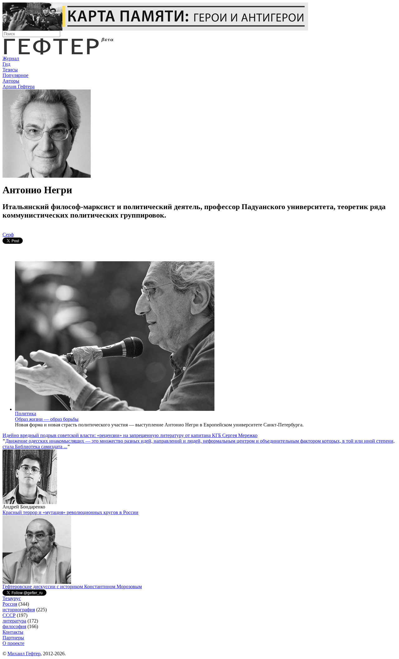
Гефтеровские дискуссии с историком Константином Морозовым (72, 586)
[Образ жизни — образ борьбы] (114, 409)
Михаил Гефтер (24, 653)
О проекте (13, 643)
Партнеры (13, 637)
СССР (9, 615)
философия (14, 626)
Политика (25, 413)
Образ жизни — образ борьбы (47, 419)
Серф (8, 234)
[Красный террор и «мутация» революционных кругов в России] (36, 582)
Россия (9, 604)
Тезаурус (11, 598)
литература (14, 620)
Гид (6, 64)
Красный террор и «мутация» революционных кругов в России (70, 512)
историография (18, 609)
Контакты (12, 632)
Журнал (10, 58)
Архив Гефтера (18, 86)
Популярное (15, 75)
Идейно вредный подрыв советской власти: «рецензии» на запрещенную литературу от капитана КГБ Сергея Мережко (129, 435)
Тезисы (10, 69)
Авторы (10, 81)
